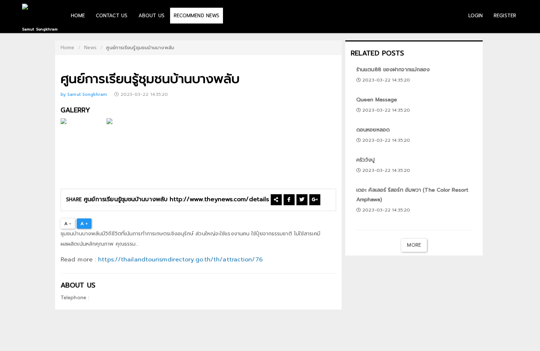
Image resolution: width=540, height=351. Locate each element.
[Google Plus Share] (315, 199)
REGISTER (505, 15)
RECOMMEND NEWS (196, 15)
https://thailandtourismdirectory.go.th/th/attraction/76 (180, 259)
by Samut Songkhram (84, 94)
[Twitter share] (301, 199)
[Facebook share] (289, 199)
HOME (78, 15)
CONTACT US (111, 15)
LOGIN (475, 15)
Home (67, 47)
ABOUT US (151, 15)
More (414, 245)
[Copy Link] (276, 199)
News (90, 47)
